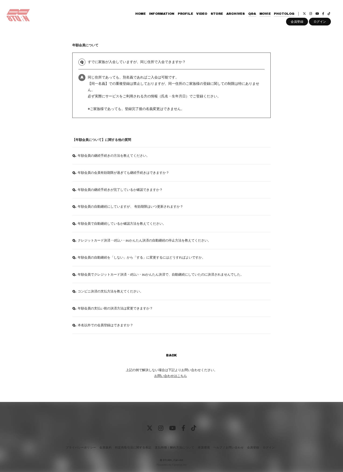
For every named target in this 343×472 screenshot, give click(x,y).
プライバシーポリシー (81, 447)
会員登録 (297, 21)
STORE (217, 13)
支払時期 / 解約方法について (175, 447)
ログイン (320, 21)
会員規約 (105, 447)
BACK (171, 355)
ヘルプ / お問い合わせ (228, 447)
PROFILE (185, 13)
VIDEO (201, 13)
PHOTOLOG (284, 13)
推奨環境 (204, 447)
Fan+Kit (178, 460)
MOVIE (265, 13)
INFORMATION (162, 13)
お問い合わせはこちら (170, 376)
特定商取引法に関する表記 (133, 447)
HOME (140, 13)
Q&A (252, 13)
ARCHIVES (235, 13)
